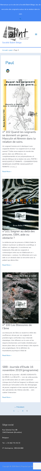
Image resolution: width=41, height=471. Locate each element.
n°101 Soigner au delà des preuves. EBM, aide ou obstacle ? (18, 235)
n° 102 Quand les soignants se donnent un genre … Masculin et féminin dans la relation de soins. (19, 137)
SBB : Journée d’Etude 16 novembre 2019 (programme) (20, 368)
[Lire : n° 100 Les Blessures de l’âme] (20, 298)
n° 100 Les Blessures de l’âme (17, 326)
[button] (20, 19)
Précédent (19, 407)
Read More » (6, 171)
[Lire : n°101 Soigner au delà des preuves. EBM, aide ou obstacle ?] (20, 204)
